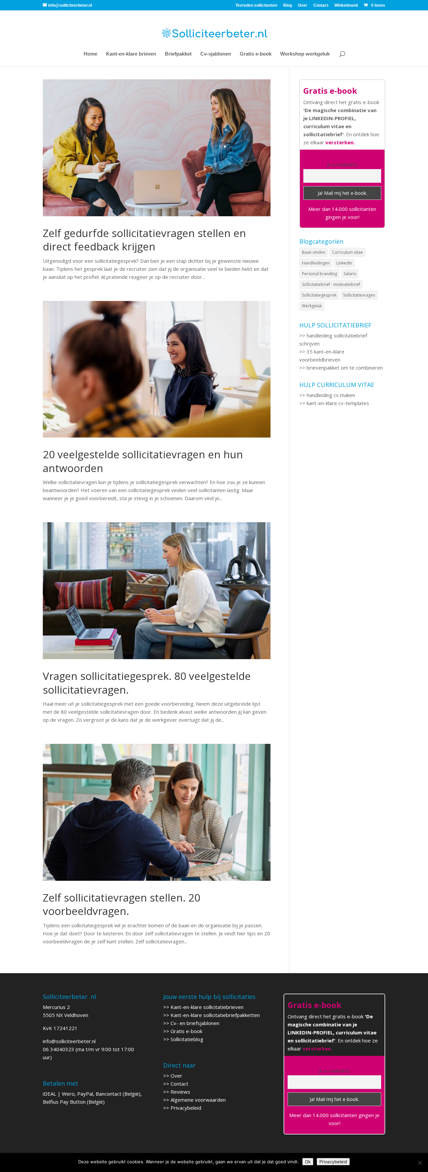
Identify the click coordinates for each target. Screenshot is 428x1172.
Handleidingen (316, 263)
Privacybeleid (186, 1107)
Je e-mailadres (342, 164)
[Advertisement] (342, 533)
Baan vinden (313, 252)
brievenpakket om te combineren (345, 367)
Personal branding (319, 274)
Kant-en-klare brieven (131, 54)
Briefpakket (178, 54)
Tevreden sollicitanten (256, 5)
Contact (320, 5)
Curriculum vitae (347, 252)
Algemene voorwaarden (198, 1099)
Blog (287, 5)
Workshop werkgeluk (305, 54)
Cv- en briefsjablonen (195, 1023)
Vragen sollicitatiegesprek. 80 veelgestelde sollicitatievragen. (147, 683)
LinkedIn (344, 263)
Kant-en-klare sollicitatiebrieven (207, 1007)
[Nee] (419, 1162)
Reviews (180, 1091)
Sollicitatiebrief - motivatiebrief (331, 284)
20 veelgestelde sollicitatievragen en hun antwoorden (143, 461)
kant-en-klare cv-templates (338, 403)
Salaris (350, 274)
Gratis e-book (256, 54)
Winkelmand (346, 5)
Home (90, 54)
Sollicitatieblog (187, 1039)
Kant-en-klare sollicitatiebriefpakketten (215, 1015)
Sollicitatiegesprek (319, 295)
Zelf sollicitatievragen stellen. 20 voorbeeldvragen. (121, 904)
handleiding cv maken (331, 395)
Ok (308, 1161)
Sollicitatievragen (359, 295)
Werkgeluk (312, 306)
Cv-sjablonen (215, 54)
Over (302, 5)
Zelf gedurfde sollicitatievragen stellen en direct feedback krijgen (144, 240)
